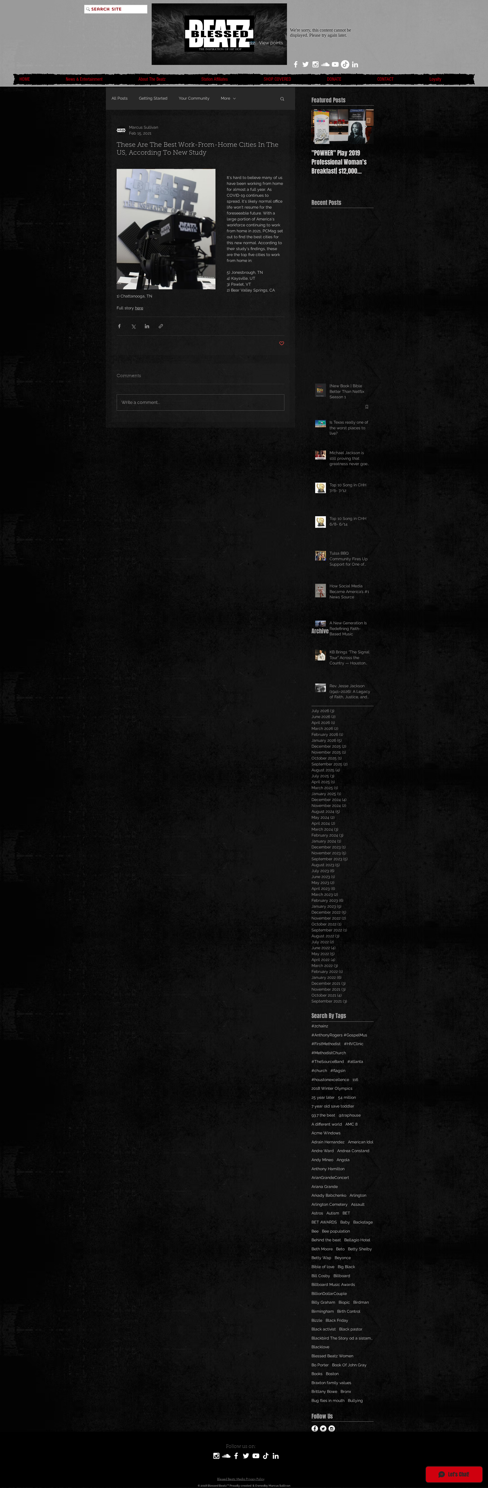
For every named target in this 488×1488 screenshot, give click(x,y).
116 (355, 1079)
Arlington (358, 1195)
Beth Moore (322, 1249)
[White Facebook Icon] (295, 64)
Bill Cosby (320, 1275)
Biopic (344, 1302)
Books (317, 1373)
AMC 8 (351, 1124)
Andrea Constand (353, 1150)
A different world (326, 1124)
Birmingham (322, 1311)
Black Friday (337, 1320)
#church (319, 1070)
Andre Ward (322, 1150)
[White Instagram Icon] (315, 64)
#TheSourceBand (327, 1061)
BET (346, 1213)
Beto (340, 1249)
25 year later (323, 1097)
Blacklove (320, 1347)
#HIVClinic (353, 1043)
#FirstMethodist (326, 1043)
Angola (343, 1159)
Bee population (336, 1231)
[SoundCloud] (226, 1456)
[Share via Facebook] (119, 326)
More (225, 98)
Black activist (323, 1329)
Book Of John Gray (349, 1365)
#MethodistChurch (328, 1053)
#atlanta (355, 1061)
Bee (315, 1231)
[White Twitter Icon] (305, 64)
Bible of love (322, 1266)
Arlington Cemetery (329, 1204)
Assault (358, 1204)
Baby (345, 1222)
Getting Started (153, 98)
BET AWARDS (324, 1222)
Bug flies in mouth (328, 1400)
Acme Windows (326, 1133)
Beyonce (343, 1257)
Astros (317, 1213)
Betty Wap (321, 1257)
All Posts (120, 98)
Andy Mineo (322, 1159)
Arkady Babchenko (328, 1195)
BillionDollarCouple (329, 1293)
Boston (332, 1373)
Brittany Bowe (324, 1391)
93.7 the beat (323, 1115)
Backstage (363, 1222)
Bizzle (316, 1320)
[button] (282, 98)
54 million (347, 1097)
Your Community (194, 98)
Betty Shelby (360, 1249)
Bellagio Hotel (357, 1240)
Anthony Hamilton (328, 1169)
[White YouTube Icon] (335, 64)
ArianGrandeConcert (330, 1177)
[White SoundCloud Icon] (325, 64)
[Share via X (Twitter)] (133, 326)
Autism (332, 1213)
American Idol (360, 1142)
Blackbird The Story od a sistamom (342, 1338)
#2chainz (319, 1026)
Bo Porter (320, 1365)
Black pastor (350, 1329)
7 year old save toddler (332, 1106)
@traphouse (350, 1115)
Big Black (346, 1266)
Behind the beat (326, 1240)
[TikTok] (345, 64)
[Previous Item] (320, 126)
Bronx (346, 1391)
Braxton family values (331, 1382)
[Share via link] (161, 326)
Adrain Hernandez (328, 1142)
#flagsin (337, 1070)
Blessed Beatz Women (332, 1356)
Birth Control (348, 1311)
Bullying (355, 1400)
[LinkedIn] (355, 64)
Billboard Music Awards (333, 1284)
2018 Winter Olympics (331, 1088)
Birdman (361, 1302)
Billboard (342, 1275)
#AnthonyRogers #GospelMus (339, 1035)
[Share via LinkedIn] (147, 326)
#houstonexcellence (330, 1079)
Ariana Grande (324, 1186)
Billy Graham (323, 1302)
